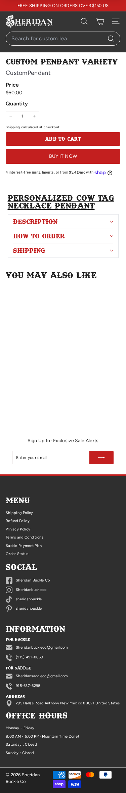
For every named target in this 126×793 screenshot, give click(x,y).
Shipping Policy (19, 513)
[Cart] (100, 21)
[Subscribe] (101, 457)
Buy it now (63, 156)
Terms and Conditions (24, 537)
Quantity (17, 103)
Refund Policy (18, 521)
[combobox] (63, 39)
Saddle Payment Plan (24, 546)
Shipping (13, 127)
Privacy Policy (18, 529)
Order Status (17, 554)
